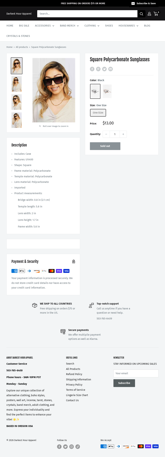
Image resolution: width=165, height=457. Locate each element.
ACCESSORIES (43, 25)
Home (9, 47)
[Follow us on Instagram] (71, 446)
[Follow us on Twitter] (65, 446)
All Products (73, 369)
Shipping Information (78, 379)
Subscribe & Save (146, 3)
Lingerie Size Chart (77, 395)
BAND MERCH (67, 25)
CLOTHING (90, 25)
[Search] (141, 13)
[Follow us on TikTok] (77, 446)
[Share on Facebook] (92, 69)
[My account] (149, 14)
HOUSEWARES (127, 25)
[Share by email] (110, 69)
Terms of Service (75, 389)
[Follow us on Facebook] (59, 446)
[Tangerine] (107, 91)
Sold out (105, 146)
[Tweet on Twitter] (104, 69)
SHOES (109, 25)
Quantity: (95, 134)
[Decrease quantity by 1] (106, 134)
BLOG (147, 25)
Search (70, 363)
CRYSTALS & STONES (18, 36)
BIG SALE (24, 25)
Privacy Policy (74, 384)
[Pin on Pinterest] (98, 69)
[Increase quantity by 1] (123, 134)
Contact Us (72, 400)
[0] (156, 14)
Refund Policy (74, 374)
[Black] (95, 91)
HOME (9, 25)
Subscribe (124, 383)
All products (22, 47)
